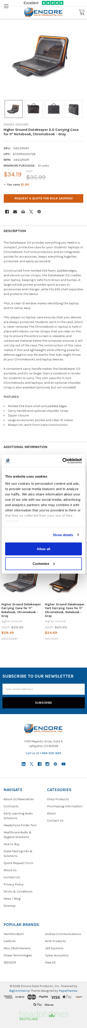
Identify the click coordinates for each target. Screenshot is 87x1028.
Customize (41, 563)
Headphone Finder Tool (20, 825)
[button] (43, 1015)
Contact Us (12, 877)
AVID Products (55, 941)
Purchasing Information (64, 806)
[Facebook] (7, 211)
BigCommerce (19, 991)
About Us (10, 870)
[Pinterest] (39, 211)
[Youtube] (63, 764)
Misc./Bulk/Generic (17, 948)
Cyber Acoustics (57, 955)
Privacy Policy (14, 884)
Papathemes (68, 991)
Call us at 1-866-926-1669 (43, 753)
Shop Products (58, 799)
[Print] (23, 211)
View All (50, 962)
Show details (63, 535)
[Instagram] (47, 764)
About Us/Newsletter (19, 799)
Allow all (43, 549)
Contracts (11, 806)
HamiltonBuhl (14, 934)
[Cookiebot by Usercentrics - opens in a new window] (62, 461)
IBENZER (10, 962)
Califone (9, 941)
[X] (31, 211)
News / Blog (12, 899)
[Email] (15, 211)
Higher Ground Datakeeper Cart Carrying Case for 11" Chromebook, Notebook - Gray (65, 610)
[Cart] (81, 12)
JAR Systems (54, 948)
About (51, 813)
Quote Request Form (18, 863)
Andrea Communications (63, 934)
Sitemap (10, 906)
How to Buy (11, 844)
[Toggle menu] (6, 6)
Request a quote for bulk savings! (43, 198)
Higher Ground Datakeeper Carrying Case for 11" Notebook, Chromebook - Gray (21, 610)
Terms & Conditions (18, 891)
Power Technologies (18, 955)
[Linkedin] (23, 764)
